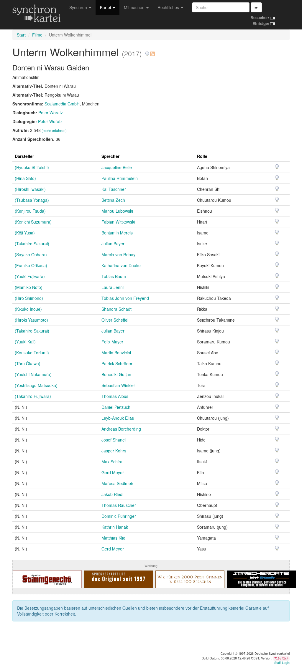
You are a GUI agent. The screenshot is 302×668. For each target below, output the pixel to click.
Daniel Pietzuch (115, 407)
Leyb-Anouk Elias (117, 418)
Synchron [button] (78, 7)
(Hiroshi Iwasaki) (30, 189)
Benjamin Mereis (117, 233)
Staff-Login (282, 662)
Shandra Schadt (116, 309)
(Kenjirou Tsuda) (30, 211)
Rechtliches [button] (168, 7)
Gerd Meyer (112, 472)
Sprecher (110, 156)
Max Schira (111, 461)
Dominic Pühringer (118, 516)
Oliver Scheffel (114, 320)
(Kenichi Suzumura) (33, 222)
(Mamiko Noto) (28, 287)
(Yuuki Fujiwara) (30, 276)
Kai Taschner (113, 189)
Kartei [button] (106, 7)
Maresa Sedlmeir (117, 483)
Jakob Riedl (112, 494)
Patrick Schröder (116, 363)
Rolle (202, 156)
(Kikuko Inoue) (28, 309)
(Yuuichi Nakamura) (33, 374)
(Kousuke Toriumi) (32, 353)
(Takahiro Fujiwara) (33, 396)
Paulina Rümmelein (119, 178)
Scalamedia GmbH (62, 104)
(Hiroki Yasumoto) (31, 320)
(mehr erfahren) (54, 130)
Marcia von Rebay (118, 254)
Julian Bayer (112, 244)
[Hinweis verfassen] (147, 51)
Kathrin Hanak (114, 527)
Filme (37, 35)
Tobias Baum (113, 276)
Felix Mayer (112, 342)
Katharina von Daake (121, 265)
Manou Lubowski (117, 211)
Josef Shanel (113, 440)
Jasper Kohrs (113, 451)
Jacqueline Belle (116, 167)
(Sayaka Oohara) (31, 254)
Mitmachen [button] (135, 7)
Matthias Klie (113, 538)
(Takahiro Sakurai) (32, 244)
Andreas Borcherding (121, 429)
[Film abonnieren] (152, 51)
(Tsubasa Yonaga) (32, 200)
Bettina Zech (113, 200)
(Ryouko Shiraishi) (32, 167)
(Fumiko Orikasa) (31, 265)
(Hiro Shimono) (29, 298)
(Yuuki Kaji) (25, 342)
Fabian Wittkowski (118, 222)
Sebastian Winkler (118, 385)
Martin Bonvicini (116, 353)
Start (21, 35)
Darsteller (24, 156)
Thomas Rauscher (118, 505)
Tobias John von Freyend (125, 298)
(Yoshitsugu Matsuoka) (36, 385)
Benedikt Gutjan (116, 374)
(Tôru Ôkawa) (27, 363)
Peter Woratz (50, 112)
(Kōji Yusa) (25, 233)
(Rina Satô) (25, 178)
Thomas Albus (114, 396)
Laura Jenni (112, 287)
